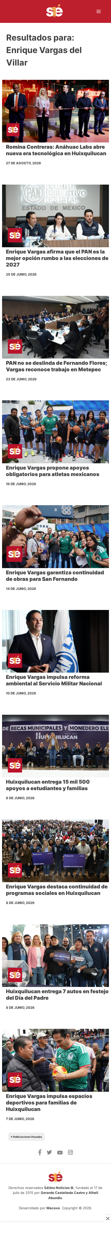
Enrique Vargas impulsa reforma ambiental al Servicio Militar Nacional (54, 680)
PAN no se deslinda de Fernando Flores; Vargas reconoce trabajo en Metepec (56, 366)
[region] (55, 1233)
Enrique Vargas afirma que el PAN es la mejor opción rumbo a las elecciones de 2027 (57, 258)
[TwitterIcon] (49, 1153)
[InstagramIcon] (70, 1153)
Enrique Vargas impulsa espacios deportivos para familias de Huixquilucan (49, 1102)
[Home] (51, 11)
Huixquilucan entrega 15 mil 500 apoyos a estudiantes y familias (48, 785)
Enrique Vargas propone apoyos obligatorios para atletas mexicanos (52, 471)
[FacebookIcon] (40, 1153)
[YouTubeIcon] (60, 1153)
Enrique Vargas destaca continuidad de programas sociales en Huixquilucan (57, 889)
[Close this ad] (107, 1218)
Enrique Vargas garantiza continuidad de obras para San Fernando (55, 575)
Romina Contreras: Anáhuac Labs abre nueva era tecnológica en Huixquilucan (56, 150)
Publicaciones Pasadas (27, 1136)
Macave (53, 1208)
